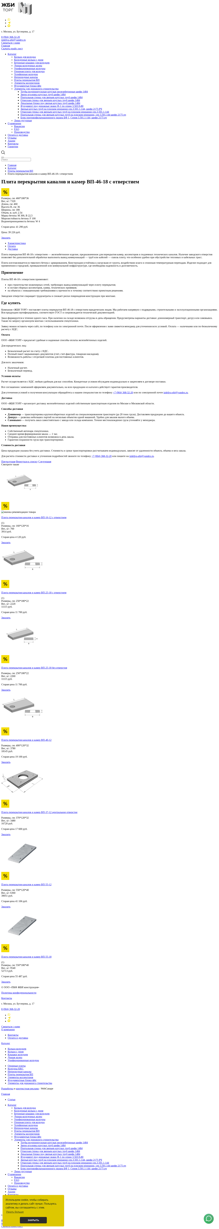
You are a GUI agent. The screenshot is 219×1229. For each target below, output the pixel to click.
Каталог (12, 54)
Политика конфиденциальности (18, 992)
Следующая (44, 461)
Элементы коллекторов (27, 83)
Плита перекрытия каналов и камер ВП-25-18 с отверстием (33, 592)
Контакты (13, 143)
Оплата (12, 246)
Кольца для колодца (25, 57)
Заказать (5, 237)
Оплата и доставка (18, 135)
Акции (11, 140)
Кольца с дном (16, 1051)
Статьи (11, 1099)
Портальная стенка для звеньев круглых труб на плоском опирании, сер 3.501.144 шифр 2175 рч (73, 114)
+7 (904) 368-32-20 (123, 392)
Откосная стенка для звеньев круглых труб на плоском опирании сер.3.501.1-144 (65, 111)
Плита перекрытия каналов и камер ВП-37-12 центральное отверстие (39, 812)
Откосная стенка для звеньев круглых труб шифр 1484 (50, 100)
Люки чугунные (23, 120)
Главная (5, 45)
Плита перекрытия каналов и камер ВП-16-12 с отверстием (33, 517)
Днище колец (15, 1057)
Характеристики (17, 243)
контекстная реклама (27, 1088)
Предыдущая (8, 461)
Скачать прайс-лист (12, 48)
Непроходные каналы (26, 77)
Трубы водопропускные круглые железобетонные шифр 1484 (54, 91)
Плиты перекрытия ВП (27, 80)
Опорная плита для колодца (29, 71)
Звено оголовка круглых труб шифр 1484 (43, 94)
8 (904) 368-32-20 (10, 37)
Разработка (7, 1088)
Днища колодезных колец (28, 65)
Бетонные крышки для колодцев (32, 62)
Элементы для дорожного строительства (36, 88)
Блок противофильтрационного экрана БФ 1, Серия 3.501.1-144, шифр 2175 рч (64, 117)
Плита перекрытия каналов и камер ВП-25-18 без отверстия (34, 667)
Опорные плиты (17, 1065)
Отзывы (12, 137)
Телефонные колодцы (26, 74)
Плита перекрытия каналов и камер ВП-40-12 (26, 740)
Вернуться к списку (27, 461)
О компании (14, 123)
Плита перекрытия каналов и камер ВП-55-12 (26, 884)
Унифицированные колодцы (29, 68)
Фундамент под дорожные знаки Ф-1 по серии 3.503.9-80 (52, 106)
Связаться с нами (10, 42)
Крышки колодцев (18, 1054)
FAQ (16, 129)
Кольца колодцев (17, 1048)
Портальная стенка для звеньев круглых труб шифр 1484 (52, 97)
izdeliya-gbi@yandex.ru (13, 40)
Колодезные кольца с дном (28, 59)
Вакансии (19, 126)
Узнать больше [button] (15, 1212)
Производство (22, 132)
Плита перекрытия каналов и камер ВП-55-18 (26, 956)
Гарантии (13, 146)
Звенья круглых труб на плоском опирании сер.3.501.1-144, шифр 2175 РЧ (61, 109)
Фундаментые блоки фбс (27, 85)
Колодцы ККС (16, 1068)
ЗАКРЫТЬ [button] (33, 1220)
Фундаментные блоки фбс (22, 1080)
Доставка (13, 249)
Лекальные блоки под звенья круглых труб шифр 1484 (50, 103)
